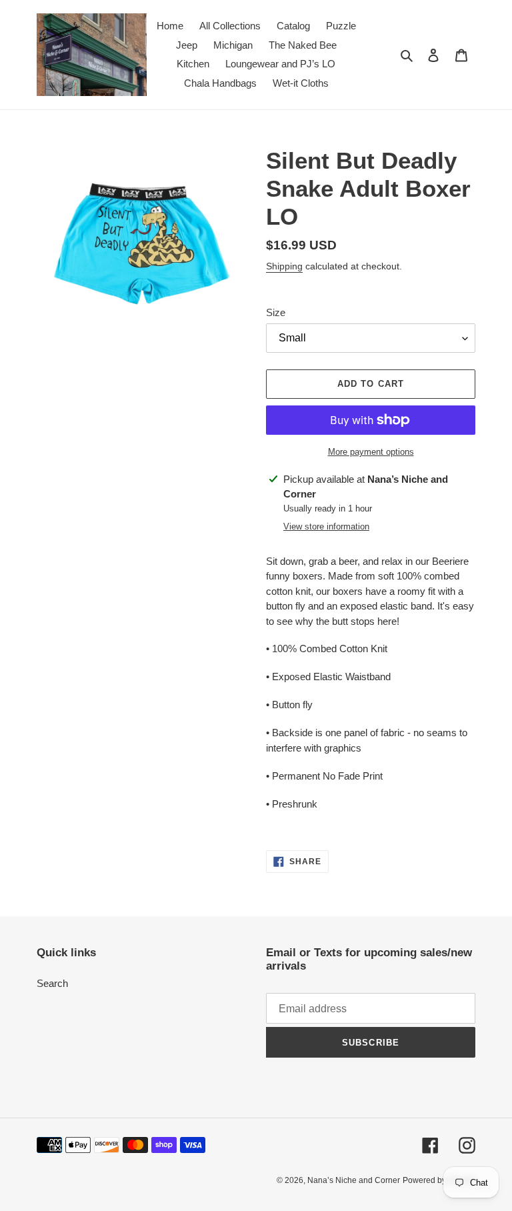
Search (52, 983)
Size (275, 312)
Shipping (284, 266)
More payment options (371, 452)
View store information (326, 526)
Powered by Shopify (439, 1180)
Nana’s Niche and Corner (353, 1180)
